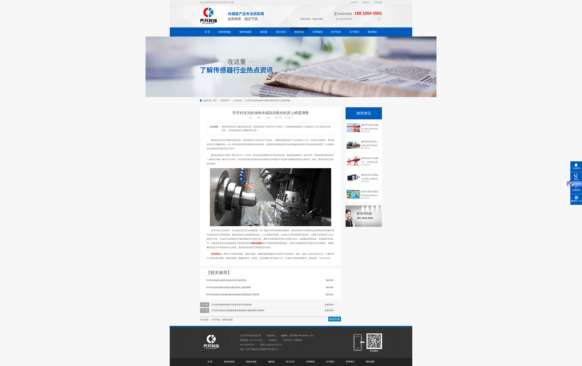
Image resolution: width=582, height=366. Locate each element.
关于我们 (354, 32)
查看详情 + (330, 305)
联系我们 (372, 32)
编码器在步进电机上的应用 (374, 175)
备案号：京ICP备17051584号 (294, 335)
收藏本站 (366, 2)
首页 (214, 100)
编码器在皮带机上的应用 (373, 141)
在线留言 (354, 2)
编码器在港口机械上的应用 (374, 125)
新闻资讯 (299, 32)
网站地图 (378, 2)
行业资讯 (237, 100)
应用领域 (317, 32)
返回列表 (334, 319)
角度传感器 (225, 32)
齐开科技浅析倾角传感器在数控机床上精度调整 (268, 100)
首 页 (207, 32)
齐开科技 (216, 320)
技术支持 (336, 32)
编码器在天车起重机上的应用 (375, 158)
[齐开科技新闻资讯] (291, 96)
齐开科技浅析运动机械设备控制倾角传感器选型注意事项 (232, 294)
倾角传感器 (318, 19)
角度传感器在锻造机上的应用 (375, 191)
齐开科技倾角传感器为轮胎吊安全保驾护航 (226, 280)
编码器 (263, 32)
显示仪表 (281, 32)
